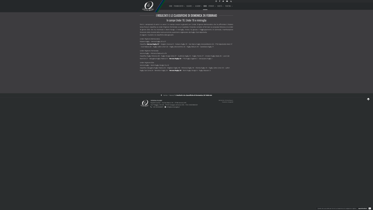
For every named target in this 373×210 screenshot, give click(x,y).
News (205, 6)
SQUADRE (189, 6)
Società (219, 6)
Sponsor (211, 6)
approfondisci (362, 208)
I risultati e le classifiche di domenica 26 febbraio (186, 15)
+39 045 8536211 (158, 107)
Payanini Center (178, 6)
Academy (197, 6)
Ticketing (228, 6)
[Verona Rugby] (147, 6)
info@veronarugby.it (173, 107)
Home (170, 6)
